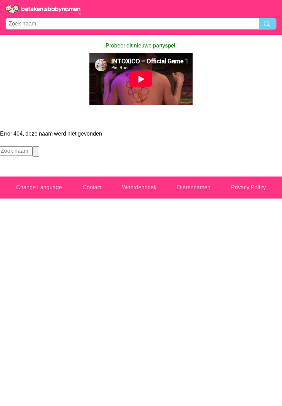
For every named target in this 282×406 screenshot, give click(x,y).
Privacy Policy (248, 187)
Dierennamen (193, 187)
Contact (92, 187)
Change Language (39, 187)
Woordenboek (139, 187)
